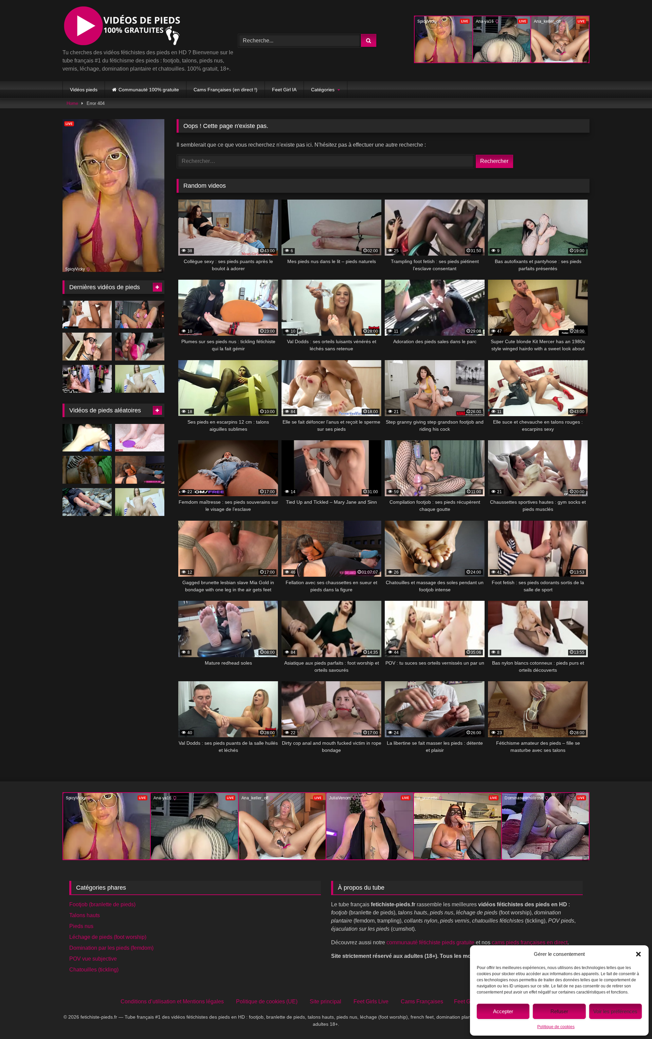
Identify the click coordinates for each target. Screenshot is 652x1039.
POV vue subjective (93, 959)
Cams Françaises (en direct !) (225, 89)
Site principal (325, 1001)
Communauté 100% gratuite (149, 89)
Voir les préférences (615, 1011)
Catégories (322, 89)
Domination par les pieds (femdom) (111, 948)
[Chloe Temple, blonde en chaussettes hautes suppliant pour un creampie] (87, 315)
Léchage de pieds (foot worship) (107, 937)
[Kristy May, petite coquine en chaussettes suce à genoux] (139, 379)
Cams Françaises (422, 1001)
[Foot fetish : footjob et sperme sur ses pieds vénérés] (87, 470)
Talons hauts (84, 915)
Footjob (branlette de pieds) (102, 904)
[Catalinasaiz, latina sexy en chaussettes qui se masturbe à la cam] (139, 315)
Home (72, 103)
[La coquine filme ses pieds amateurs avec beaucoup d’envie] (87, 438)
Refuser (559, 1011)
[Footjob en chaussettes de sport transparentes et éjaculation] (139, 346)
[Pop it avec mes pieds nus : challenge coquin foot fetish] (139, 438)
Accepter (503, 1011)
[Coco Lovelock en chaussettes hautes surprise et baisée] (87, 379)
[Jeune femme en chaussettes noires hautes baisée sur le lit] (87, 346)
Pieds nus (81, 926)
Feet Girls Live (371, 1001)
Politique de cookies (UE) (266, 1001)
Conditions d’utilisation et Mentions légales (172, 1001)
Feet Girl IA (284, 89)
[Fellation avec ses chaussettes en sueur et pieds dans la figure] (139, 470)
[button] (638, 954)
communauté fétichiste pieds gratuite (430, 942)
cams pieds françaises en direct (529, 942)
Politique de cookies (556, 1026)
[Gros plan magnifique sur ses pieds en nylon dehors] (87, 502)
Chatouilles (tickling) (94, 969)
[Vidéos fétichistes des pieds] (121, 27)
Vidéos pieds (83, 89)
